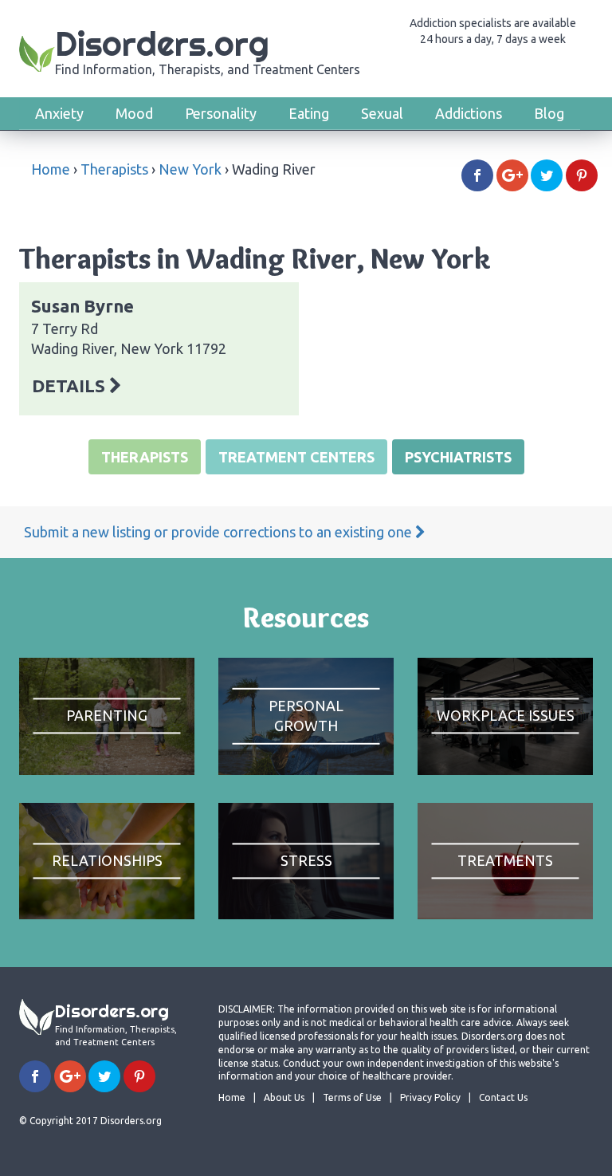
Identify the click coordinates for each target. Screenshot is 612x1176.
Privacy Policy (430, 1097)
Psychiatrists (458, 457)
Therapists (114, 169)
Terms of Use (352, 1097)
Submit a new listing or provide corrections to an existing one (219, 532)
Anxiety (59, 113)
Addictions (468, 113)
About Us (284, 1097)
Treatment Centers (296, 457)
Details (70, 385)
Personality (221, 113)
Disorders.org (207, 50)
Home (50, 169)
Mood (134, 113)
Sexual (382, 113)
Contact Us (503, 1097)
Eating (308, 113)
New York (190, 169)
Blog (549, 113)
